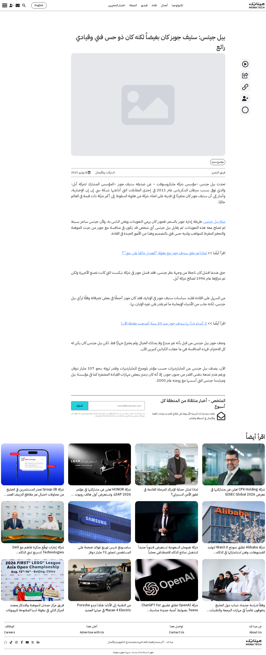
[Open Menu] (4, 5)
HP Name (66, 401)
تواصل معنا (176, 626)
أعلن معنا (91, 626)
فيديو (144, 5)
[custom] (38, 642)
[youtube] (27, 642)
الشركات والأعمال (105, 173)
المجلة (133, 5)
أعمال (164, 5)
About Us (255, 632)
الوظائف (9, 626)
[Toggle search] (24, 5)
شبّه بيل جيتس (214, 221)
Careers (9, 632)
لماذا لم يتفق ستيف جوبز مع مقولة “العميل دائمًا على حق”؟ (164, 253)
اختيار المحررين (116, 5)
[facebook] (21, 642)
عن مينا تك (255, 626)
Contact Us (176, 632)
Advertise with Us (92, 632)
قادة (154, 5)
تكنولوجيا (177, 5)
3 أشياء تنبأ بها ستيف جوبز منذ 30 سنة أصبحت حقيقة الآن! (164, 323)
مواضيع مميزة (218, 162)
